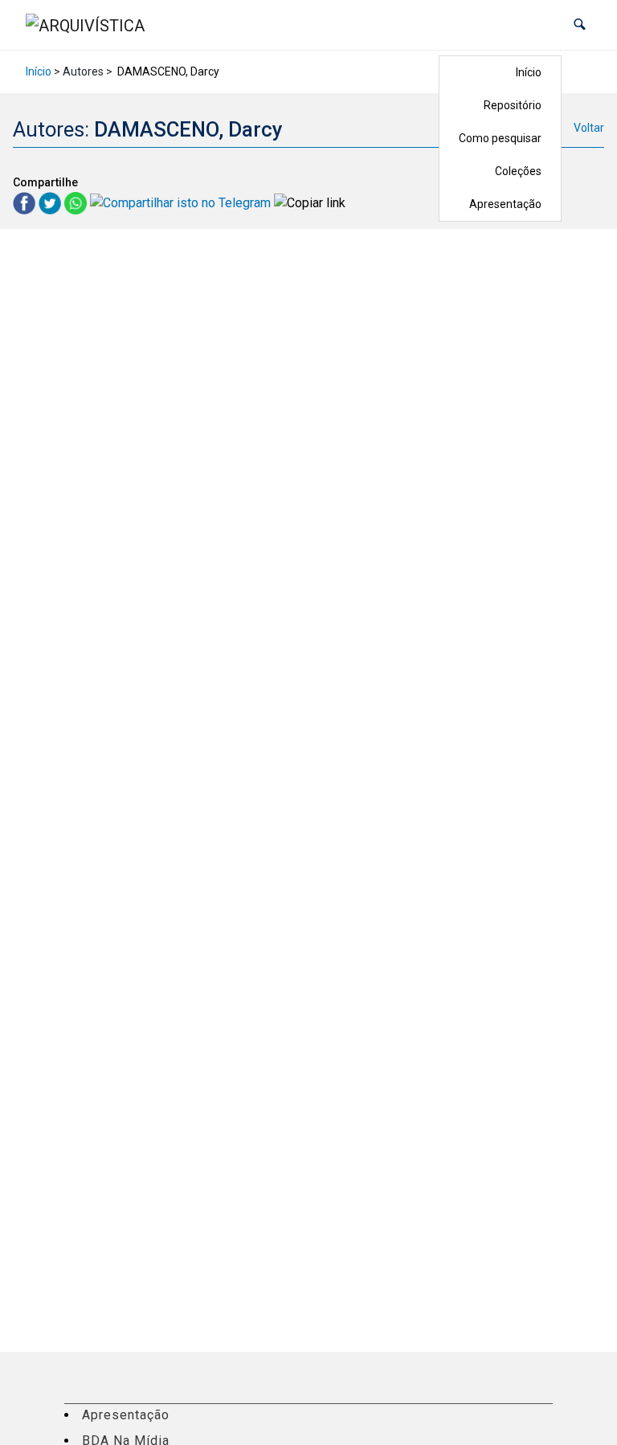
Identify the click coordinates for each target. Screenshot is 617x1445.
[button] (579, 24)
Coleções (518, 171)
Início (528, 72)
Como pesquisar (500, 138)
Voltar (589, 127)
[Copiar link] (309, 204)
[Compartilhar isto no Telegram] (182, 202)
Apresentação (505, 204)
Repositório (512, 105)
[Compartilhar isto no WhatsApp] (77, 202)
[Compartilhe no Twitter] (51, 202)
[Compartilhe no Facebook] (26, 202)
